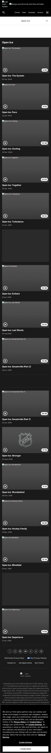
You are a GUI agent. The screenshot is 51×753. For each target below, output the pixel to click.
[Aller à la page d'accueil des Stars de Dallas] (5, 4)
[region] (25, 728)
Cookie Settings (35, 724)
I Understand (25, 749)
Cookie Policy (36, 722)
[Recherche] (3, 12)
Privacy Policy (20, 722)
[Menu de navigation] (47, 12)
